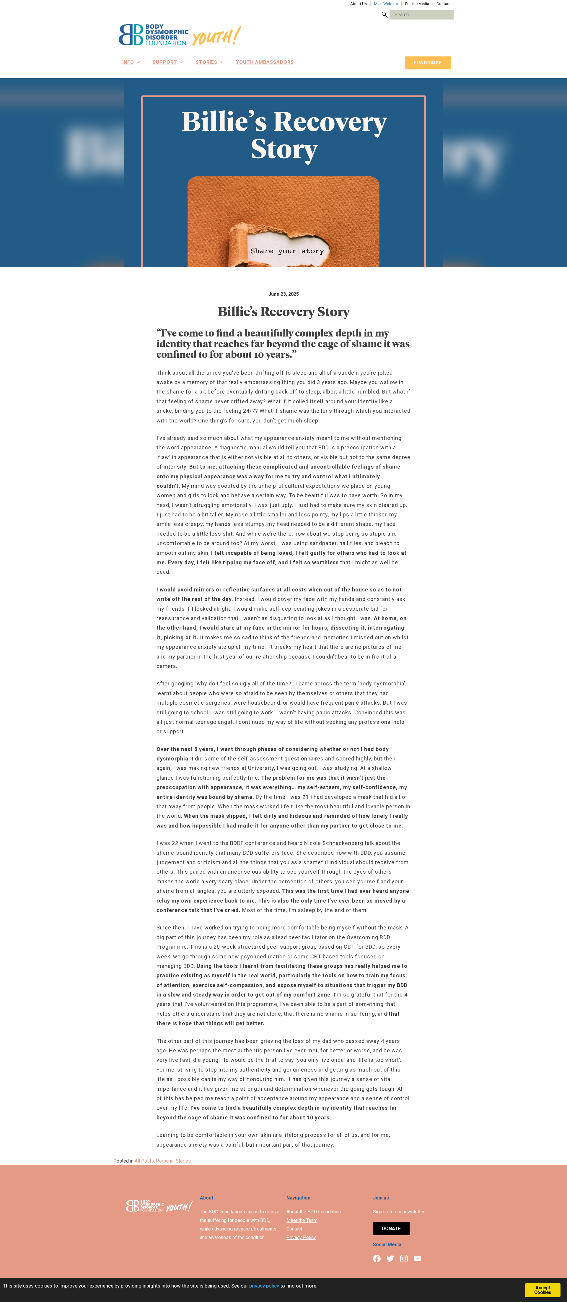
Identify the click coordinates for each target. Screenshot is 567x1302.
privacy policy (264, 1286)
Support (165, 62)
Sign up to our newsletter (399, 1212)
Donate (391, 1228)
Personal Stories (173, 1161)
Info (128, 62)
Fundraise (428, 63)
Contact (294, 1229)
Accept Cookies (542, 1290)
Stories (206, 62)
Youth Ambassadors (265, 62)
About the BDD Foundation (313, 1212)
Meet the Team (301, 1220)
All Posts (144, 1161)
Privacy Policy (301, 1237)
